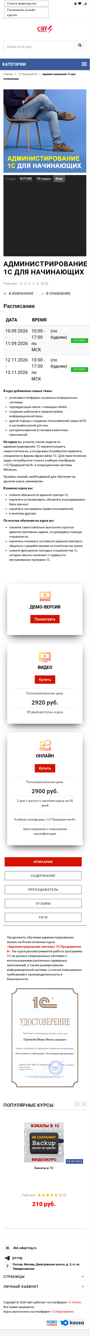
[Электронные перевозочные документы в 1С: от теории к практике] (53, 1142)
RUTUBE (26, 178)
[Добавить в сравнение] (60, 1125)
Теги (43, 917)
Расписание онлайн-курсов (21, 12)
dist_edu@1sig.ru (24, 1248)
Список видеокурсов (21, 3)
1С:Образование (62, 1311)
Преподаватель (43, 889)
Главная (9, 74)
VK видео (44, 178)
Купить (45, 679)
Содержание (43, 876)
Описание (43, 862)
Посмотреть (45, 619)
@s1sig (17, 1258)
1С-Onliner (74, 1302)
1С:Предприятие (29, 74)
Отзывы (43, 903)
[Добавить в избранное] (41, 1125)
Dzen (59, 178)
